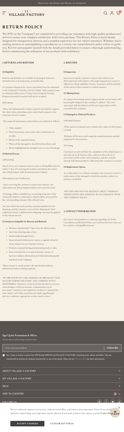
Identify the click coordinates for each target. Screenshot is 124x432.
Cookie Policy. (107, 413)
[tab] (62, 369)
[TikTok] (119, 402)
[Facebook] (106, 402)
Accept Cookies (27, 423)
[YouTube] (112, 402)
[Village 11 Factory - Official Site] (26, 13)
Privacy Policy (80, 359)
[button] (112, 13)
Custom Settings (62, 423)
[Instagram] (99, 402)
